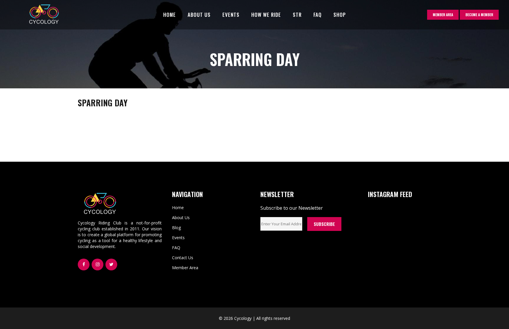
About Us (181, 217)
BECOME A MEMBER (479, 14)
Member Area (185, 267)
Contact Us (182, 257)
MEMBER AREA (443, 14)
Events (178, 237)
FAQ (176, 247)
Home (178, 207)
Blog (176, 227)
